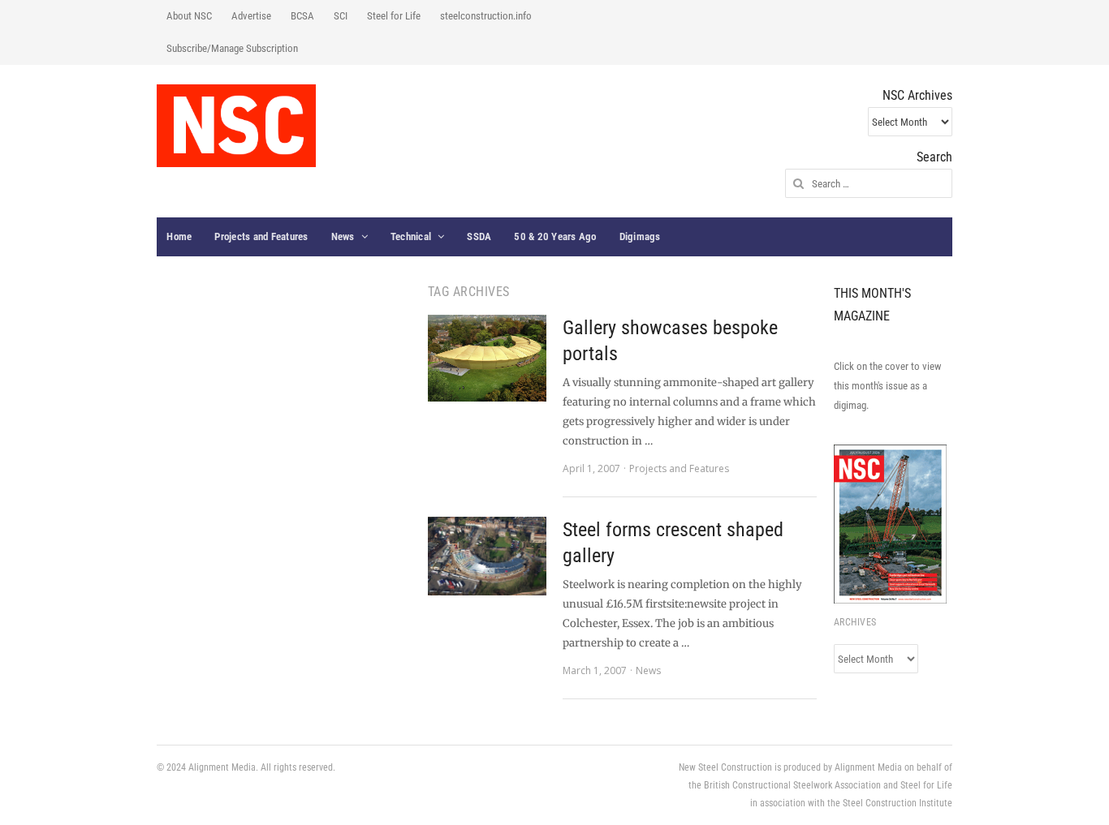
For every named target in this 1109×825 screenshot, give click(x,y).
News (343, 236)
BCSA (302, 16)
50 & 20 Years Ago (555, 236)
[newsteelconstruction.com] (236, 125)
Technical (411, 236)
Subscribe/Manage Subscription (232, 48)
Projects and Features (261, 236)
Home (179, 236)
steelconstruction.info (486, 16)
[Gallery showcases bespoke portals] (487, 358)
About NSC (189, 16)
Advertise (251, 16)
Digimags (640, 236)
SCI (340, 16)
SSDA (479, 236)
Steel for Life (394, 16)
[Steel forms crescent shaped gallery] (487, 556)
